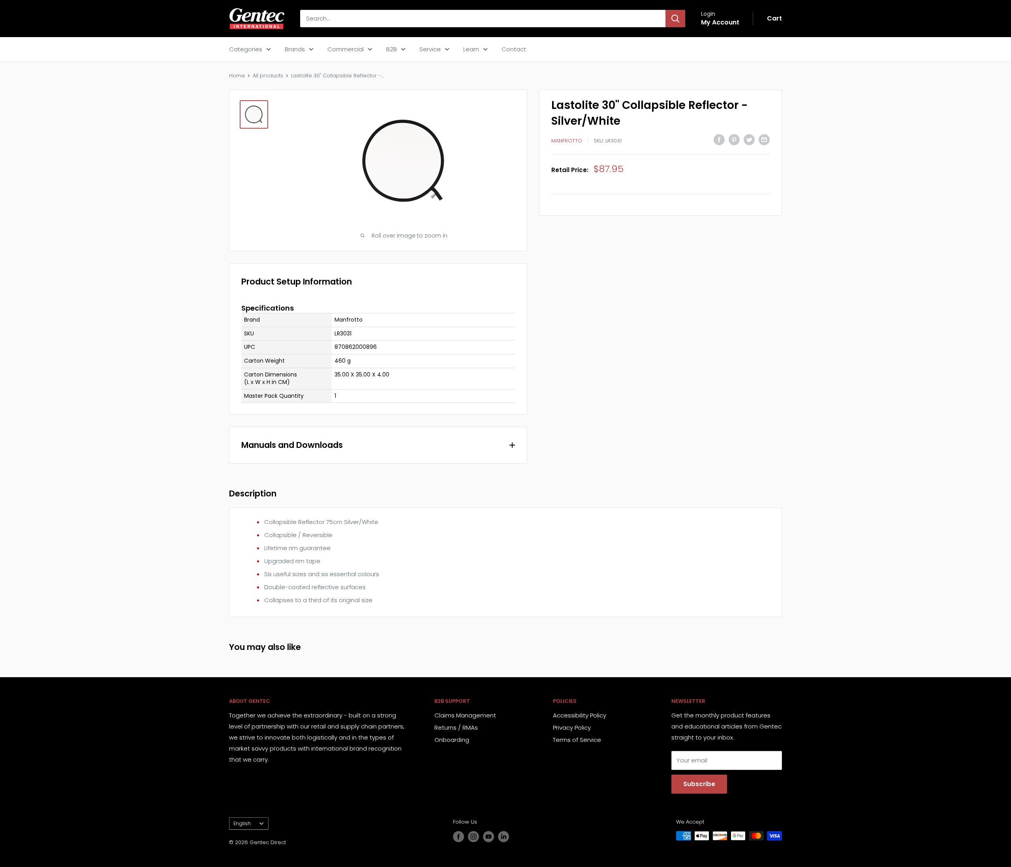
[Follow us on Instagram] (473, 836)
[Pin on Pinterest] (734, 139)
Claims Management (465, 715)
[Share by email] (764, 139)
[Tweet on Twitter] (749, 139)
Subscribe (699, 784)
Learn (471, 49)
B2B (391, 49)
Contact (514, 49)
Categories (245, 49)
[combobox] (482, 18)
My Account (720, 22)
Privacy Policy (572, 727)
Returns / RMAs (456, 727)
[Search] (675, 18)
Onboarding (451, 740)
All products (268, 75)
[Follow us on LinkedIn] (503, 836)
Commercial (345, 49)
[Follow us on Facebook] (458, 836)
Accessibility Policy (579, 715)
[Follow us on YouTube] (488, 836)
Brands (295, 49)
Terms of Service (577, 740)
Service (430, 49)
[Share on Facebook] (719, 139)
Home (237, 75)
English (242, 823)
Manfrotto (566, 140)
